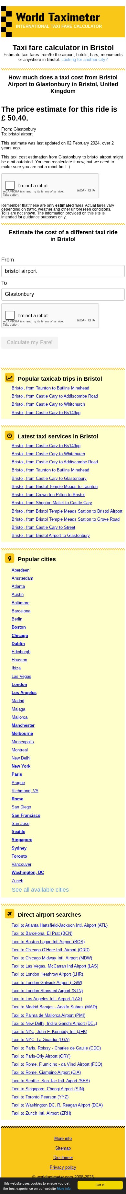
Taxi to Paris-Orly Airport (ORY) (41, 1056)
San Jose (20, 823)
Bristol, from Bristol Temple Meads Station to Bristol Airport (67, 511)
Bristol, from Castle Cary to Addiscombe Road (55, 396)
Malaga (18, 709)
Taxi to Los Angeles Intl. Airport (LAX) (47, 998)
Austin (18, 594)
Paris (17, 774)
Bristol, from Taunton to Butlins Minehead (50, 388)
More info (64, 1188)
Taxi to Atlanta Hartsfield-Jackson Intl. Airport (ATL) (60, 925)
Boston (19, 627)
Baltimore (20, 602)
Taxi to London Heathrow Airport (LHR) (47, 974)
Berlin (17, 619)
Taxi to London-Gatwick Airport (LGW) (47, 982)
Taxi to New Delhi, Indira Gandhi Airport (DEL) (54, 1023)
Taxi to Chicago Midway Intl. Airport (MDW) (52, 958)
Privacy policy (63, 1167)
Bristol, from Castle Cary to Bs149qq (46, 412)
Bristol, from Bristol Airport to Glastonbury (51, 535)
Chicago (20, 635)
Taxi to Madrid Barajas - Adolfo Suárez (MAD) (54, 1006)
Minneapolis (23, 741)
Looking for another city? (84, 59)
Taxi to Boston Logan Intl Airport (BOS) (48, 941)
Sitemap (63, 1148)
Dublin (18, 643)
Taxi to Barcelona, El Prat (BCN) (42, 933)
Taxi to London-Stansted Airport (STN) (47, 990)
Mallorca (19, 717)
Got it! (100, 1184)
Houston (19, 659)
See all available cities (40, 890)
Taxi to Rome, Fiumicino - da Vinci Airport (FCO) (57, 1064)
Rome (17, 798)
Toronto (19, 856)
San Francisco (26, 815)
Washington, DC (28, 872)
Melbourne (22, 733)
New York (21, 766)
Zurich (17, 880)
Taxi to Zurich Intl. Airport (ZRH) (41, 1113)
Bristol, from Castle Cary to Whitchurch (48, 404)
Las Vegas (21, 676)
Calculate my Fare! (30, 342)
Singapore (22, 839)
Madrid (18, 700)
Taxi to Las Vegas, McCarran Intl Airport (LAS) (55, 966)
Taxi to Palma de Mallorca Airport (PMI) (48, 1015)
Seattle (18, 831)
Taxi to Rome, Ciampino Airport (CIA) (46, 1072)
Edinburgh (21, 651)
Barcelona (21, 611)
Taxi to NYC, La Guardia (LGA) (40, 1039)
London (19, 684)
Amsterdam (22, 578)
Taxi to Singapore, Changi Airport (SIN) (48, 1088)
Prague (18, 782)
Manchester (23, 725)
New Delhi (21, 758)
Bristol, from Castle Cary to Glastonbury (49, 478)
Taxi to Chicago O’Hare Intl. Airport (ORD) (50, 949)
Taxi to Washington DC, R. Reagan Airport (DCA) (57, 1105)
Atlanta (18, 586)
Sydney (19, 848)
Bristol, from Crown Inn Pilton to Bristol (48, 494)
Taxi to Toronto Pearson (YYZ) (40, 1097)
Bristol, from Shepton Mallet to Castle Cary (52, 502)
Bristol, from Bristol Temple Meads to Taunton (55, 486)
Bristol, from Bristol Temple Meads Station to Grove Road (66, 519)
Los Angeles (24, 692)
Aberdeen (20, 570)
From (7, 260)
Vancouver (21, 864)
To (4, 283)
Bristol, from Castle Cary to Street (43, 527)
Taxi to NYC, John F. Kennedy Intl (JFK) (49, 1031)
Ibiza (16, 668)
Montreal (20, 750)
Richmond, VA (25, 790)
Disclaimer (63, 1157)
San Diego (21, 807)
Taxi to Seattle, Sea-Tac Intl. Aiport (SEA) (51, 1080)
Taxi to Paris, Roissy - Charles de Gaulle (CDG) (56, 1048)
